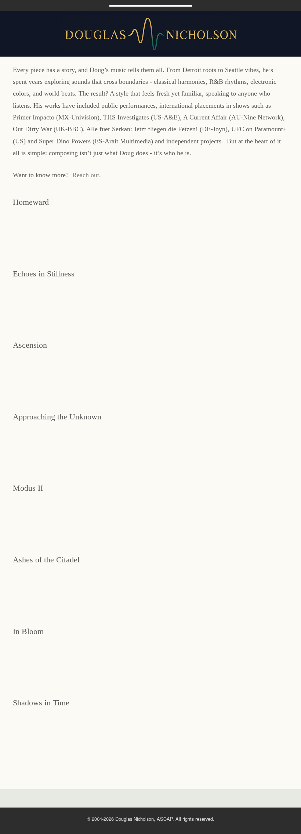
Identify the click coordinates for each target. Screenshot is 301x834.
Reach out (85, 175)
